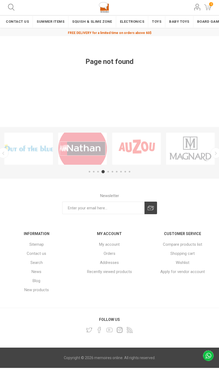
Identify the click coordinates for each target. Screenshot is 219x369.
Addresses (109, 262)
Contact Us (17, 22)
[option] (29, 149)
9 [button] (125, 171)
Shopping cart (182, 253)
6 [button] (112, 171)
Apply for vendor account (182, 271)
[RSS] (130, 330)
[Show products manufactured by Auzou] (136, 149)
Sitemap (36, 244)
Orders (109, 253)
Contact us (36, 253)
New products (36, 289)
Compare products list (182, 244)
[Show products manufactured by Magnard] (190, 149)
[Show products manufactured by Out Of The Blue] (28, 149)
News (36, 271)
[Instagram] (119, 330)
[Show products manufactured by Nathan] (82, 149)
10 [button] (129, 171)
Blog (36, 280)
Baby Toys (179, 22)
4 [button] (103, 171)
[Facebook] (99, 330)
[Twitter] (89, 330)
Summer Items (50, 22)
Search (36, 262)
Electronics (132, 22)
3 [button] (98, 171)
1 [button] (89, 171)
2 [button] (94, 171)
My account (109, 244)
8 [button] (121, 171)
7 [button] (117, 171)
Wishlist (182, 262)
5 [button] (108, 171)
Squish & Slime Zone (92, 22)
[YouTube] (109, 330)
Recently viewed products (109, 271)
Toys (156, 22)
